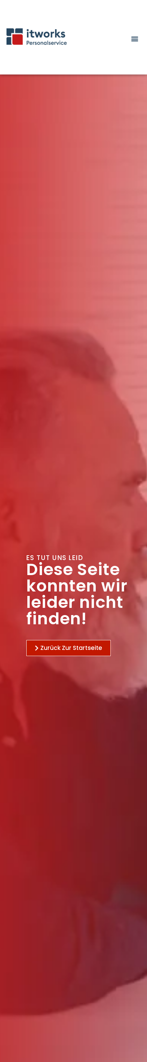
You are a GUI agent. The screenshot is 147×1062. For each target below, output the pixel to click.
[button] (135, 38)
